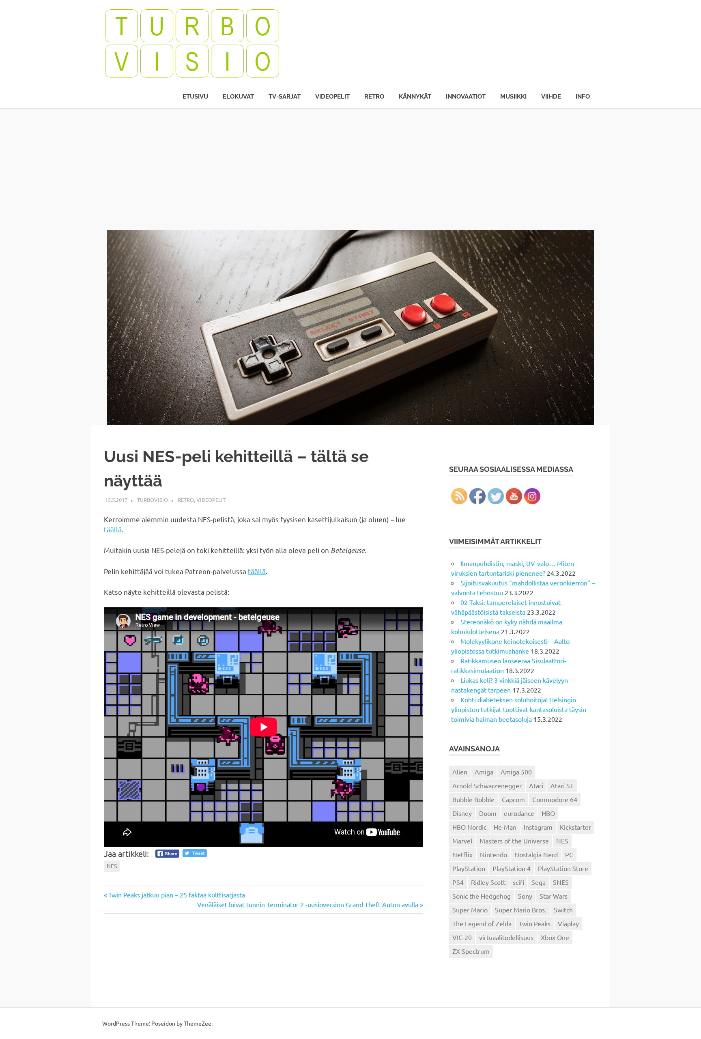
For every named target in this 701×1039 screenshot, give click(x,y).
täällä (113, 529)
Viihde (551, 96)
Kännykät (415, 96)
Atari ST (562, 785)
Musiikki (513, 96)
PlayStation (468, 868)
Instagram (538, 827)
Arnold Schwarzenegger (487, 785)
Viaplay (568, 923)
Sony (525, 896)
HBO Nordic (469, 827)
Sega (538, 882)
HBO (548, 813)
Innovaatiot (466, 96)
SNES (561, 882)
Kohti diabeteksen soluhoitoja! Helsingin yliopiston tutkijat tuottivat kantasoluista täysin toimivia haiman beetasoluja (518, 709)
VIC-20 (462, 937)
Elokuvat (238, 96)
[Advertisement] (350, 169)
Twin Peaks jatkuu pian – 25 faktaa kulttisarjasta (176, 895)
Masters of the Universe (514, 841)
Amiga (484, 772)
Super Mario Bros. (520, 910)
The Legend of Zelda (482, 923)
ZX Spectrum (471, 951)
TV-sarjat (285, 96)
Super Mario (470, 910)
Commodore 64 (554, 799)
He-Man (505, 827)
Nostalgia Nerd (536, 854)
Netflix (462, 854)
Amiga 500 (516, 772)
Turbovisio (152, 499)
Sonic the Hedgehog (481, 896)
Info (583, 96)
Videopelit (332, 96)
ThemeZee (197, 1023)
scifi (518, 882)
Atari (536, 785)
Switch (563, 910)
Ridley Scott (488, 882)
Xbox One (555, 937)
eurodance (519, 813)
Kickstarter (575, 827)
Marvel (462, 841)
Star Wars (554, 896)
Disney (462, 813)
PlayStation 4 (511, 868)
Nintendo (493, 854)
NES (112, 865)
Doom (488, 813)
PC (569, 854)
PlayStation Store (563, 868)
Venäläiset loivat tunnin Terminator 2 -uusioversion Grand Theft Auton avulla (307, 904)
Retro (374, 96)
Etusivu (195, 96)
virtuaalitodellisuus (506, 937)
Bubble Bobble (473, 799)
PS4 (458, 882)
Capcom (513, 799)
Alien (459, 772)
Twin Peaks (534, 923)
